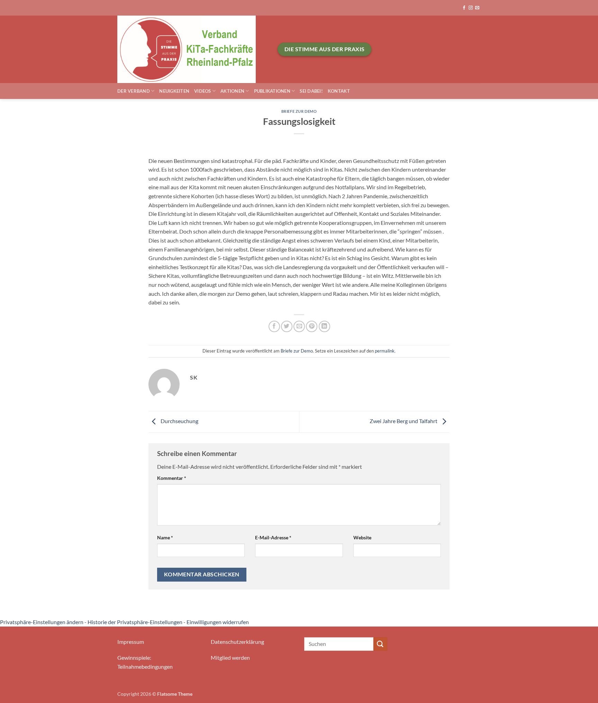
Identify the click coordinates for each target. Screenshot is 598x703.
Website (362, 537)
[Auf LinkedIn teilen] (324, 326)
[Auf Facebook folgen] (464, 8)
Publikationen (272, 91)
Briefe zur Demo (299, 111)
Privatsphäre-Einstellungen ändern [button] (41, 622)
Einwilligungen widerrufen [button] (218, 622)
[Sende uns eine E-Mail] (477, 8)
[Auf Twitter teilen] (286, 326)
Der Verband (133, 91)
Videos (202, 91)
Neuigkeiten (174, 91)
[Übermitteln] (380, 644)
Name (165, 537)
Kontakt (339, 91)
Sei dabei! (311, 91)
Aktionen (232, 91)
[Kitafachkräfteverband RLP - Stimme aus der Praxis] (192, 49)
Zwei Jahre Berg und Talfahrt (404, 421)
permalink (385, 351)
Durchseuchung (179, 421)
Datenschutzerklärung (237, 641)
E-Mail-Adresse (273, 537)
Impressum (130, 641)
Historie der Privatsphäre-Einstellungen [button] (135, 622)
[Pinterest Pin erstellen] (311, 326)
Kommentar (171, 478)
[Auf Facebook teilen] (274, 326)
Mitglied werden (230, 657)
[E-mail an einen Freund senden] (299, 326)
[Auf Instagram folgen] (471, 8)
